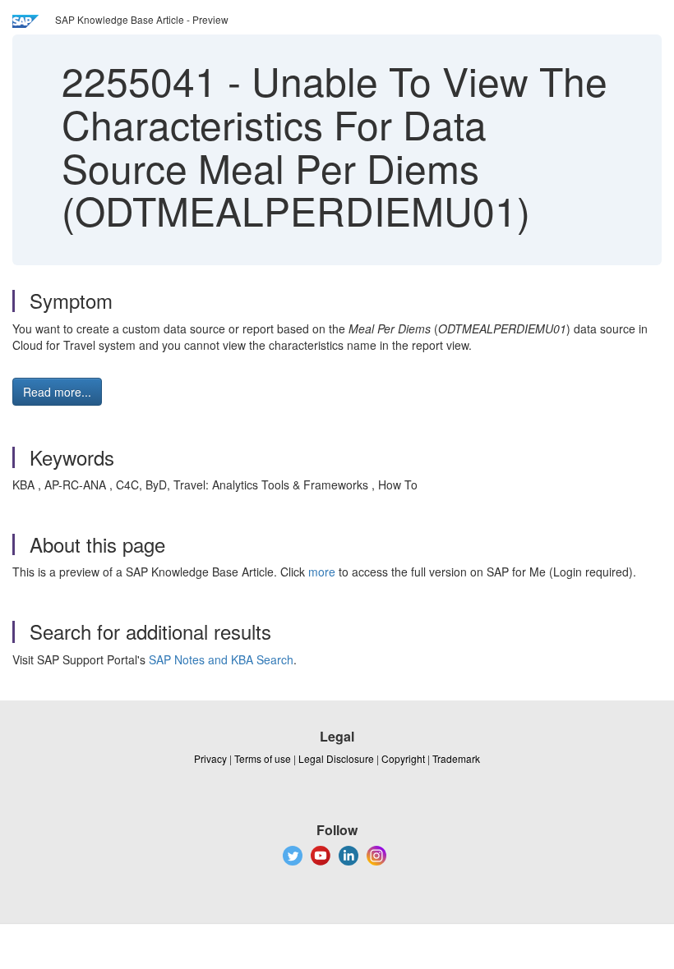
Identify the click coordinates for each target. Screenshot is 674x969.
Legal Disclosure (336, 758)
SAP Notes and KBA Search (221, 659)
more (321, 571)
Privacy (210, 758)
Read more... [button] (57, 391)
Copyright (403, 758)
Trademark (456, 758)
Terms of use (262, 758)
